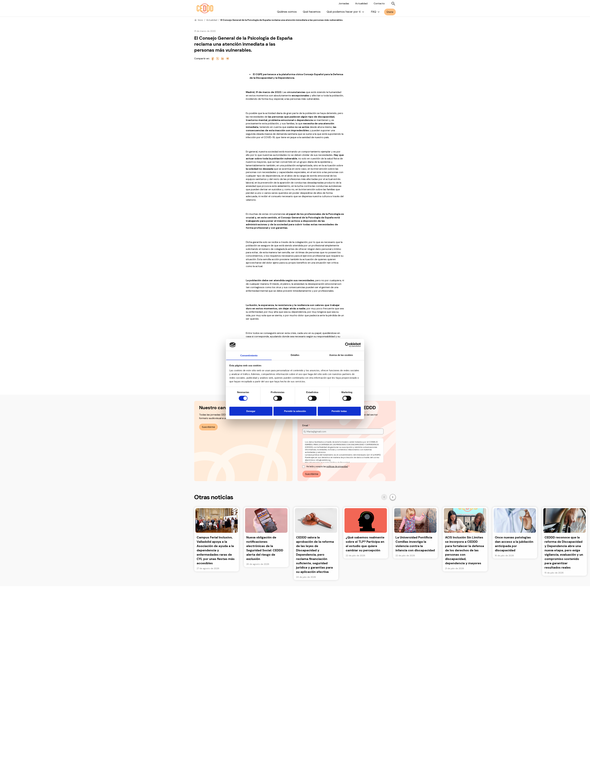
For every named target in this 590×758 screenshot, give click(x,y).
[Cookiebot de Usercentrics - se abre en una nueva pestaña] (347, 345)
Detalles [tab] (295, 355)
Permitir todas (339, 411)
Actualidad (361, 3)
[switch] (277, 398)
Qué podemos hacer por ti (344, 12)
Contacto (379, 3)
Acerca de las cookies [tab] (341, 355)
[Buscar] (393, 3)
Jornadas (343, 3)
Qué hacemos (312, 12)
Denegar (250, 411)
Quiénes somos (287, 12)
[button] (384, 497)
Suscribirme (208, 427)
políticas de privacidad (337, 466)
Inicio (200, 20)
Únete (390, 12)
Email (305, 425)
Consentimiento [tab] (249, 355)
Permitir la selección (295, 411)
